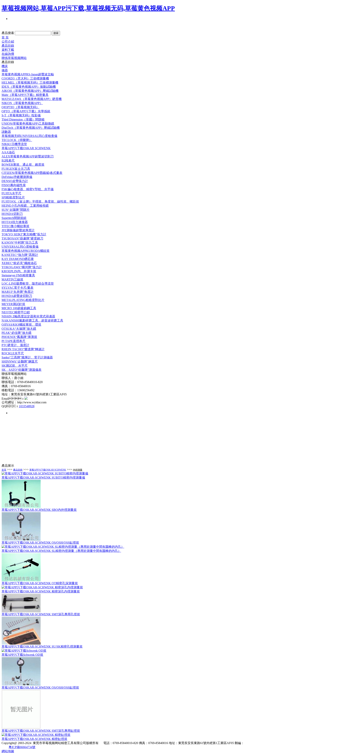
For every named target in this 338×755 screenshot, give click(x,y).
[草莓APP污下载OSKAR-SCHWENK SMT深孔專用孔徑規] (21, 611)
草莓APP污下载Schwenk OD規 (22, 654)
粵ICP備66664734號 (22, 747)
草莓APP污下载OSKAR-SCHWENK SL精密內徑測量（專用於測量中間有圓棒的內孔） (61, 550)
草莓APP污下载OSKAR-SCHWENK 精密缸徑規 (34, 739)
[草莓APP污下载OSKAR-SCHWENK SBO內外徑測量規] (21, 506)
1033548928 (26, 406)
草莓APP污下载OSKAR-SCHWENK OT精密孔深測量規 (40, 583)
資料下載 (8, 49)
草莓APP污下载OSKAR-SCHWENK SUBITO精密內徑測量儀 (43, 477)
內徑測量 (77, 469)
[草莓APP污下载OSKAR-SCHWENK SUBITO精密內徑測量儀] (45, 473)
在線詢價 (8, 53)
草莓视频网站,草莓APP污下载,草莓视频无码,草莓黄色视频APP (88, 8)
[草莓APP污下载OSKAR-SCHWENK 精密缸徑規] (36, 734)
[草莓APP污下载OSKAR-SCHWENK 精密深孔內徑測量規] (42, 587)
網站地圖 (8, 751)
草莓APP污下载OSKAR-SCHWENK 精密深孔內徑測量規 (41, 591)
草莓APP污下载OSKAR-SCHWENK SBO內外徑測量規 (39, 509)
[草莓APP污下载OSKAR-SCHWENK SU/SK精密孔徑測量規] (21, 643)
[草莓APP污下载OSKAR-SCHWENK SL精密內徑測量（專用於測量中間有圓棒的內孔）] (63, 546)
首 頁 (5, 37)
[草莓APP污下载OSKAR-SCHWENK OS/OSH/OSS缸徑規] (21, 539)
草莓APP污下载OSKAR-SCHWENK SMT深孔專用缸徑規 (41, 730)
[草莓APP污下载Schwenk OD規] (24, 650)
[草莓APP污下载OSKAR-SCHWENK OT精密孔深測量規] (21, 580)
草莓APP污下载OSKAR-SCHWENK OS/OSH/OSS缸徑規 (40, 542)
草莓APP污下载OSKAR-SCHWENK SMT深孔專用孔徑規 (41, 614)
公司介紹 (8, 41)
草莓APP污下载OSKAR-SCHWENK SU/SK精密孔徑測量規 (42, 646)
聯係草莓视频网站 (14, 58)
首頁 (4, 469)
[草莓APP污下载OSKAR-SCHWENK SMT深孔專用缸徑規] (21, 727)
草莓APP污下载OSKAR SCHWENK (47, 469)
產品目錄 (8, 45)
